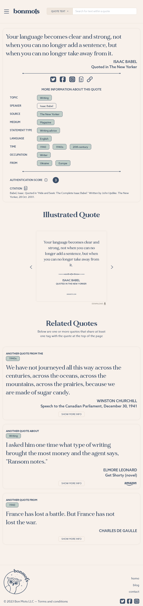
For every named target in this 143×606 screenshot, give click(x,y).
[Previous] (31, 266)
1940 (43, 147)
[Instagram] (135, 600)
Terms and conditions (53, 601)
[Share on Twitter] (53, 79)
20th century (80, 147)
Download (97, 303)
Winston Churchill (117, 400)
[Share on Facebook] (63, 79)
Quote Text (58, 11)
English (44, 138)
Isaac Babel (125, 61)
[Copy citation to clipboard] (25, 188)
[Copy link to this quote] (90, 79)
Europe (63, 163)
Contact (134, 591)
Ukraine (44, 163)
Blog (136, 585)
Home (135, 578)
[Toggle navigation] (6, 11)
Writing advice (48, 130)
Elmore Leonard (120, 470)
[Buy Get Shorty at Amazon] (130, 483)
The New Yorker (123, 66)
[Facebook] (128, 600)
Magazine (45, 122)
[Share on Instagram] (72, 79)
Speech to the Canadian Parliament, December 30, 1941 (89, 406)
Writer (43, 155)
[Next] (112, 266)
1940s (59, 147)
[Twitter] (121, 600)
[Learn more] (46, 180)
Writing (44, 98)
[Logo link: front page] (26, 10)
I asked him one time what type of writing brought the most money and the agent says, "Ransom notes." (62, 453)
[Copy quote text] (81, 79)
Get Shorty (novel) (121, 475)
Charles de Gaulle (118, 530)
